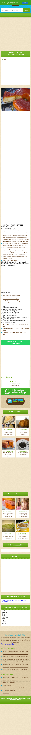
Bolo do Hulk (8, 533)
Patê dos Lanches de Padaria (11, 299)
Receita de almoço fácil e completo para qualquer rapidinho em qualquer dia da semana (16, 664)
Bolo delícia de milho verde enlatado (8, 451)
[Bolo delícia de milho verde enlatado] (8, 444)
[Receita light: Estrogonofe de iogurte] (22, 526)
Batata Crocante (23, 429)
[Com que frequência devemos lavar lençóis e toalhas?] (8, 504)
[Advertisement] (15, 32)
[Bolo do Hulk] (8, 526)
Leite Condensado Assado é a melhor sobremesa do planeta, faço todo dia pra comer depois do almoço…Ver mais (8, 429)
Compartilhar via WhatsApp (15, 391)
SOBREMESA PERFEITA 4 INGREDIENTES (13, 2)
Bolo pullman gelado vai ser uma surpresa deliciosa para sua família (16, 667)
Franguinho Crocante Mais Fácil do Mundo (14, 297)
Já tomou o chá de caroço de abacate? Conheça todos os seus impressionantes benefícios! (16, 651)
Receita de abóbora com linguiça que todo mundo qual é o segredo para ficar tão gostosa (16, 659)
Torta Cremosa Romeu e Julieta (11, 295)
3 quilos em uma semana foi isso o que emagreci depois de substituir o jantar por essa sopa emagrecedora (16, 656)
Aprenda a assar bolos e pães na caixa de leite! (14, 688)
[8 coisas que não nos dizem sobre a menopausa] (22, 504)
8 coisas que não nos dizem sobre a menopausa (23, 511)
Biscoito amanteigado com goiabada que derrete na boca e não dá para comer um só (16, 661)
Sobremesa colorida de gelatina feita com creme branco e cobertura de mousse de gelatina (16, 654)
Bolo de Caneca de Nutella (9, 690)
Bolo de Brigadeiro (7, 685)
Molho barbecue (23, 451)
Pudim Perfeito (7, 302)
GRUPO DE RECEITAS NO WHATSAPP (15, 342)
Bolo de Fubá (6, 693)
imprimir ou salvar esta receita (15, 401)
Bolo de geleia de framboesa (9, 682)
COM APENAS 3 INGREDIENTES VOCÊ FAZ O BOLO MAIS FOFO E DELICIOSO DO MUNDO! (16, 677)
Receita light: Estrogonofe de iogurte (23, 533)
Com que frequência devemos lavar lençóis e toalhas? (8, 511)
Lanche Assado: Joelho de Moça (11, 301)
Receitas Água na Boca (8, 644)
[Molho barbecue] (22, 444)
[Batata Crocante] (22, 422)
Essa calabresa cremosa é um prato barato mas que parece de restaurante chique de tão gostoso (16, 669)
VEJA (25, 2)
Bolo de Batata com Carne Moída (10, 680)
